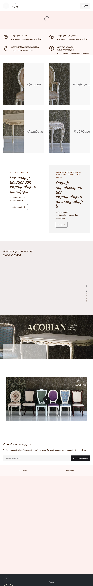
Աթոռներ (34, 84)
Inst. (86, 285)
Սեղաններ (35, 131)
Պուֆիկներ (81, 131)
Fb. (86, 290)
